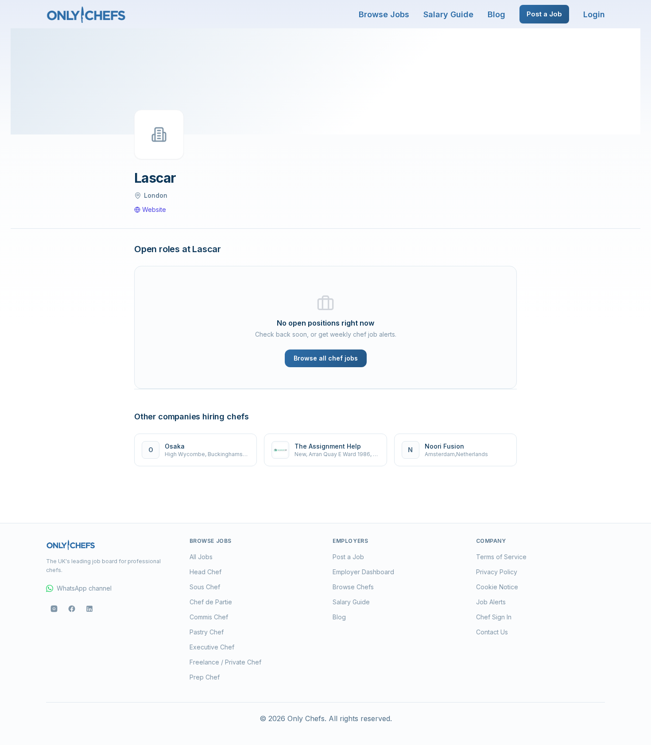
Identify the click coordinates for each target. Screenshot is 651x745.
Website (154, 209)
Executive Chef (212, 647)
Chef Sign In (494, 617)
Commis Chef (209, 617)
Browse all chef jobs (326, 358)
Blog (496, 14)
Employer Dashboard (363, 572)
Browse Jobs (384, 14)
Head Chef (205, 572)
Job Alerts (491, 602)
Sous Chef (205, 587)
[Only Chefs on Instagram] (54, 609)
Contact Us (492, 632)
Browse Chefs (353, 587)
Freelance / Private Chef (225, 662)
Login (594, 14)
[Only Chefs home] (86, 14)
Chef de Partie (211, 602)
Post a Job (544, 14)
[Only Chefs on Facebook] (72, 609)
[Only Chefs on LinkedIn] (89, 609)
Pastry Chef (207, 632)
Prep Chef (205, 677)
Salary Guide (448, 14)
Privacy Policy (496, 572)
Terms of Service (501, 557)
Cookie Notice (497, 587)
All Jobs (201, 557)
